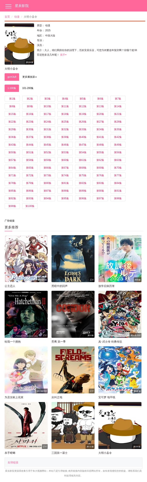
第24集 (47, 121)
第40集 (83, 137)
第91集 (118, 190)
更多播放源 (28, 76)
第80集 (47, 183)
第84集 (118, 183)
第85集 (12, 190)
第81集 (65, 183)
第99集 (12, 206)
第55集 (100, 152)
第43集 (12, 144)
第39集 (65, 137)
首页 (7, 16)
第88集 (65, 190)
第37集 (30, 137)
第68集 (83, 167)
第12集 (83, 106)
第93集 (30, 198)
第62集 (100, 160)
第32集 (65, 129)
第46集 (65, 144)
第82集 (83, 183)
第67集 (65, 167)
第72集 (30, 175)
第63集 (118, 160)
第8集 (12, 106)
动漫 (17, 16)
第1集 (12, 98)
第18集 (65, 114)
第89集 (83, 190)
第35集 (118, 129)
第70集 (118, 167)
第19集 (83, 114)
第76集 (100, 175)
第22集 (12, 121)
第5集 (83, 98)
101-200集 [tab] (27, 88)
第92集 (12, 198)
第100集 (29, 206)
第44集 (30, 144)
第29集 (12, 129)
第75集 (83, 175)
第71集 (12, 175)
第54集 (83, 152)
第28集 (118, 121)
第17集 (47, 114)
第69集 (100, 167)
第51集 (30, 152)
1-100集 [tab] (11, 88)
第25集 (65, 121)
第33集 (83, 129)
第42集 (118, 137)
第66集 (47, 167)
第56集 (118, 152)
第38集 (47, 137)
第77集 (118, 175)
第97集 (100, 198)
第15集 (12, 114)
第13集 (100, 106)
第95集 (65, 198)
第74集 (65, 175)
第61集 (83, 160)
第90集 (100, 190)
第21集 (118, 114)
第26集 (83, 121)
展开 (62, 54)
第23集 (30, 121)
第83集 (100, 183)
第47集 (83, 144)
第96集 (83, 198)
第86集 (30, 190)
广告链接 (10, 220)
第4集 (65, 98)
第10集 (47, 106)
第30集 (30, 129)
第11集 (65, 106)
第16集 (30, 114)
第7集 (118, 98)
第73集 (47, 175)
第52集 (47, 152)
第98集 (118, 198)
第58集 (30, 160)
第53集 (65, 152)
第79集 (30, 183)
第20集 (100, 114)
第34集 (100, 129)
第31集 (47, 129)
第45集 (47, 144)
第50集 (12, 152)
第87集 (47, 190)
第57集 (12, 160)
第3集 (47, 98)
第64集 (12, 167)
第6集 (100, 98)
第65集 (30, 167)
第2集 (30, 98)
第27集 (100, 121)
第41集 (100, 137)
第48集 (100, 144)
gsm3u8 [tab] (11, 76)
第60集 (65, 160)
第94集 (47, 198)
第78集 (12, 183)
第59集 (47, 160)
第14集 (118, 106)
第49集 (118, 144)
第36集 (12, 137)
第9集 (30, 106)
